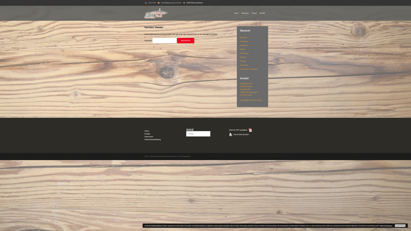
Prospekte (244, 65)
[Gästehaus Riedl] (156, 13)
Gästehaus (245, 13)
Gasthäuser (244, 41)
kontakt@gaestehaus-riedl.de (171, 3)
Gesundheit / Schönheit (249, 69)
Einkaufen (243, 45)
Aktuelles (243, 38)
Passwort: (148, 41)
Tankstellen (244, 53)
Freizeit (254, 13)
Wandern (243, 57)
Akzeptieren (400, 226)
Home (236, 13)
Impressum (148, 137)
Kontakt (262, 13)
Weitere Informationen (386, 226)
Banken (243, 49)
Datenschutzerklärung (152, 139)
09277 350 (152, 3)
